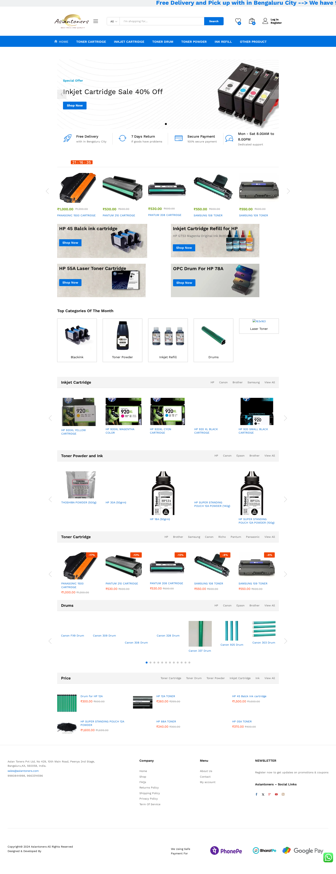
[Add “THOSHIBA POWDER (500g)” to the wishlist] (83, 494)
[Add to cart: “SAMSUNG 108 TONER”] (199, 198)
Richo (222, 536)
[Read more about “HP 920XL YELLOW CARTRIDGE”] (65, 421)
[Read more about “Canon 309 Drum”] (93, 627)
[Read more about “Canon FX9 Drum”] (61, 627)
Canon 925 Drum (231, 644)
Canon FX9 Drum (72, 635)
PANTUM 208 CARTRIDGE (164, 215)
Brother (238, 382)
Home (63, 41)
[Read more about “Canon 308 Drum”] (125, 634)
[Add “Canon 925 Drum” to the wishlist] (232, 636)
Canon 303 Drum (263, 642)
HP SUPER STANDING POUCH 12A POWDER (102, 723)
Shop (142, 776)
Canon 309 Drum (104, 635)
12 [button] (189, 663)
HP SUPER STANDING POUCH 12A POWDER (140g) (212, 504)
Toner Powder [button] (194, 41)
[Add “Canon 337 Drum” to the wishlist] (200, 642)
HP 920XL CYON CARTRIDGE (160, 431)
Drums (213, 357)
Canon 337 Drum (200, 650)
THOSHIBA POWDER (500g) (78, 502)
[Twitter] (263, 794)
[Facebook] (256, 794)
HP (212, 382)
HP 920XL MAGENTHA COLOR (120, 431)
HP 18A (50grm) (160, 519)
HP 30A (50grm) (116, 502)
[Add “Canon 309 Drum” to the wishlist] (105, 627)
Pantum (236, 536)
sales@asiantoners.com (23, 770)
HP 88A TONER (166, 721)
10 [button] (182, 663)
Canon (223, 382)
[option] (168, 94)
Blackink (77, 357)
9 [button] (178, 663)
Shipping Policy (149, 793)
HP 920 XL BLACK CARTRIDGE (206, 431)
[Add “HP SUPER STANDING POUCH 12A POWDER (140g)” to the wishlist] (216, 494)
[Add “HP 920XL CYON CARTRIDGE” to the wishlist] (171, 420)
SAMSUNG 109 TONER (253, 215)
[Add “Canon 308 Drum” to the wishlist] (137, 634)
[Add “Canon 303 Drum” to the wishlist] (264, 634)
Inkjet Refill (168, 357)
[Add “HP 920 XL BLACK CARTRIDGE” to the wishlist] (216, 420)
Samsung (254, 382)
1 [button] (162, 124)
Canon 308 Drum (136, 642)
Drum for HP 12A (91, 696)
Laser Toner (259, 329)
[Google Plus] (269, 794)
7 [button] (170, 663)
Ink (258, 678)
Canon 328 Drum (168, 635)
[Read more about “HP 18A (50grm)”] (153, 510)
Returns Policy (149, 787)
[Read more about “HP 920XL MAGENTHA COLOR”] (109, 420)
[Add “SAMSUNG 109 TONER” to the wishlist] (262, 198)
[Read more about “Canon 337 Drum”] (189, 642)
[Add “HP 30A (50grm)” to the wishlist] (127, 494)
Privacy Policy (148, 798)
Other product (253, 41)
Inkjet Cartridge (76, 382)
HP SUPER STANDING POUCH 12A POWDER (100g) (257, 521)
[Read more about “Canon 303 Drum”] (252, 634)
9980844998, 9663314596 (25, 775)
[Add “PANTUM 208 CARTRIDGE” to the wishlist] (171, 198)
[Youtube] (276, 794)
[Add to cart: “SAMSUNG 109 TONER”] (244, 198)
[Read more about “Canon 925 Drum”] (220, 636)
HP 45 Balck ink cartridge (249, 696)
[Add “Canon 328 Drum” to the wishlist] (169, 627)
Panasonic (253, 536)
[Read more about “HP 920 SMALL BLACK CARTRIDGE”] (242, 420)
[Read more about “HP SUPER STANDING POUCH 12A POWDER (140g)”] (198, 494)
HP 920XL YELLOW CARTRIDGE (73, 432)
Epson (240, 455)
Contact (205, 776)
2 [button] (166, 124)
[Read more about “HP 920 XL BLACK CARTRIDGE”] (198, 420)
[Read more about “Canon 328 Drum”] (157, 627)
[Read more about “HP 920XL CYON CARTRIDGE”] (153, 420)
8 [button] (174, 663)
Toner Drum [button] (162, 41)
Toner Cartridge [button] (91, 41)
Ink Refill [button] (223, 41)
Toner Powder (122, 357)
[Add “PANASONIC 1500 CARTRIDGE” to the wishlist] (80, 198)
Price (66, 678)
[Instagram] (283, 794)
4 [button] (174, 124)
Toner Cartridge (76, 536)
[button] (89, 198)
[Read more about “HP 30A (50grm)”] (109, 494)
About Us (206, 771)
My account (207, 782)
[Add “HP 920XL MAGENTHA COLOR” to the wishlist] (127, 420)
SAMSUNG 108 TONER (208, 215)
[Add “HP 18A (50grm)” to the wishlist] (171, 510)
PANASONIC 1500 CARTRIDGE (76, 215)
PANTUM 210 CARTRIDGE (119, 215)
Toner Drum (194, 678)
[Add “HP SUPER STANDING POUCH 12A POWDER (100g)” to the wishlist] (260, 510)
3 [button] (170, 124)
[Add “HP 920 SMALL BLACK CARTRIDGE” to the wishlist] (260, 420)
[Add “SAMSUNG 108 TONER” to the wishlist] (217, 198)
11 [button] (185, 663)
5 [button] (162, 663)
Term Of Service (149, 804)
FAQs (142, 782)
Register (276, 22)
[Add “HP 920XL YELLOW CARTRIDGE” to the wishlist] (83, 421)
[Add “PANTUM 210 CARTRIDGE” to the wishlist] (126, 198)
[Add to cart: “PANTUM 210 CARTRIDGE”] (108, 198)
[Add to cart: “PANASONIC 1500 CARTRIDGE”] (62, 198)
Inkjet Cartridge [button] (129, 41)
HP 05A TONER (242, 721)
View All (269, 382)
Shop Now (75, 105)
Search (214, 21)
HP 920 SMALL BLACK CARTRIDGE (253, 431)
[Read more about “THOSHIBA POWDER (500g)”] (65, 494)
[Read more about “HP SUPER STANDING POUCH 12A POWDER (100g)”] (242, 510)
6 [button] (166, 663)
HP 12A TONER (165, 696)
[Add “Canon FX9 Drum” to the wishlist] (73, 627)
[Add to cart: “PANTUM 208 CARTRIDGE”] (153, 198)
